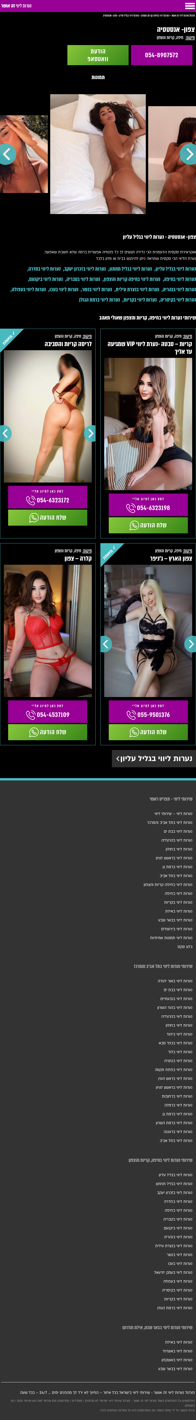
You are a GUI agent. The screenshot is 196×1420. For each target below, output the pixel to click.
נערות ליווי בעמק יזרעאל (173, 1272)
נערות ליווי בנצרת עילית (137, 289)
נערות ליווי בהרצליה (176, 840)
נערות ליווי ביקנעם (46, 279)
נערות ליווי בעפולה (29, 289)
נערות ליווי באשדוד (177, 1351)
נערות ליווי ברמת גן (177, 867)
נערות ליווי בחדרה (44, 269)
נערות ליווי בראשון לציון (174, 858)
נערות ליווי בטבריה (83, 279)
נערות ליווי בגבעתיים (176, 998)
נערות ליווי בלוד (180, 1052)
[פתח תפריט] (190, 6)
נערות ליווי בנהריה (179, 289)
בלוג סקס (185, 946)
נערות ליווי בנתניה (178, 1061)
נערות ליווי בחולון (179, 849)
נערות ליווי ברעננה (178, 1132)
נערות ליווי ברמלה (178, 1105)
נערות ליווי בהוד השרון (174, 1007)
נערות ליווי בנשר (97, 289)
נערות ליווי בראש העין (175, 1078)
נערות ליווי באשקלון (177, 1360)
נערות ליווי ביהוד (179, 1034)
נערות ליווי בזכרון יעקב (85, 269)
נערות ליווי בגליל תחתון (130, 269)
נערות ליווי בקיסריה (178, 299)
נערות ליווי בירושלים (176, 929)
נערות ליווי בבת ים (178, 831)
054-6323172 (53, 500)
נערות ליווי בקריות (140, 299)
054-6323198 (153, 507)
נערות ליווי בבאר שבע (175, 920)
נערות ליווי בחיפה (180, 279)
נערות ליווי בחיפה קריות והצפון (132, 279)
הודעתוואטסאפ (98, 55)
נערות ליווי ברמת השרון (174, 1123)
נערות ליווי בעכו (63, 289)
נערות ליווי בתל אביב (176, 876)
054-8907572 (161, 55)
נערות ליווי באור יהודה (175, 981)
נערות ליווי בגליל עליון (176, 269)
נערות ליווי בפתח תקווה (173, 1069)
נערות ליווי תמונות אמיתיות (171, 938)
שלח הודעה (153, 525)
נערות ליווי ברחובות (177, 1096)
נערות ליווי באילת (178, 911)
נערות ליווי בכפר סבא (175, 1043)
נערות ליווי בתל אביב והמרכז (169, 822)
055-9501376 (153, 714)
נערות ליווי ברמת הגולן (99, 299)
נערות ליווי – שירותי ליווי (173, 813)
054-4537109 (53, 714)
